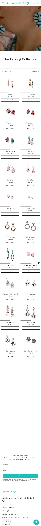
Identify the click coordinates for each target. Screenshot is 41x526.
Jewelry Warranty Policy (10, 514)
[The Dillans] (30, 169)
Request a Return (8, 507)
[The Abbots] (10, 197)
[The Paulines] (10, 226)
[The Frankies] (30, 197)
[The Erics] (10, 169)
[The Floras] (10, 254)
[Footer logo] (9, 492)
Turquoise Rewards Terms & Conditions (15, 517)
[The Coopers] (30, 311)
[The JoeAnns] (30, 112)
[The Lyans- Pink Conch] (10, 283)
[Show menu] (3, 3)
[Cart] (38, 3)
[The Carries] (30, 283)
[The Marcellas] (10, 140)
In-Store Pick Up (7, 504)
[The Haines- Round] (30, 254)
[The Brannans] (10, 340)
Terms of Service (20, 480)
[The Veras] (30, 140)
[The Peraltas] (10, 311)
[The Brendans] (30, 226)
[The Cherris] (10, 83)
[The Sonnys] (10, 112)
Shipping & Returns (8, 511)
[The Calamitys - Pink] (30, 340)
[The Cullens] (30, 83)
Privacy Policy (7, 480)
